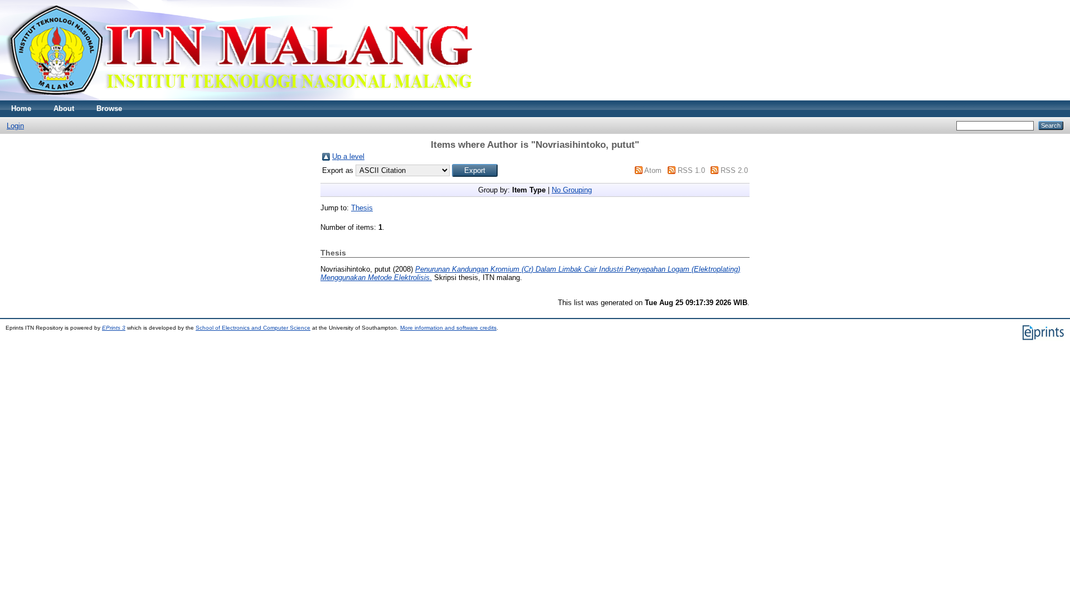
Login (15, 126)
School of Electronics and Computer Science (253, 328)
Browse (109, 108)
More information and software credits (448, 328)
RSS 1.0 (691, 170)
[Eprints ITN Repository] (239, 98)
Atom (653, 170)
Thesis (362, 208)
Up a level (348, 156)
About (64, 108)
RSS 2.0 (734, 170)
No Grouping (572, 190)
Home (21, 108)
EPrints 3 (113, 328)
